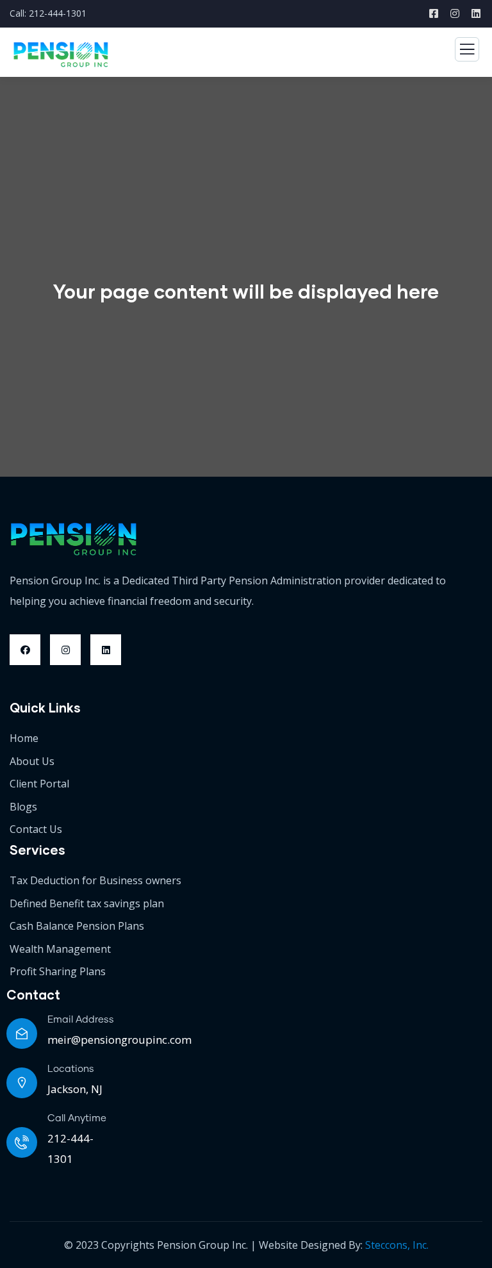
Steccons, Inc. (397, 1245)
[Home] (74, 539)
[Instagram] (65, 649)
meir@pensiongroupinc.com (119, 1039)
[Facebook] (25, 649)
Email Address (80, 1020)
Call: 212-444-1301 (48, 13)
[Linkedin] (105, 649)
